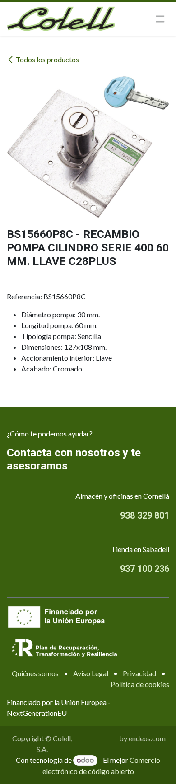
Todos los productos (47, 59)
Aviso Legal (90, 673)
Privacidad (139, 673)
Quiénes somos (35, 673)
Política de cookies (140, 684)
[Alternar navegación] (160, 19)
